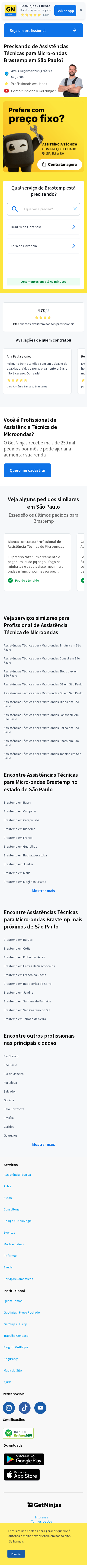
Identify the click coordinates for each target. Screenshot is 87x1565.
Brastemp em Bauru (17, 802)
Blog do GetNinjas (16, 1347)
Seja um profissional (28, 30)
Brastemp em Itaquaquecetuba (25, 855)
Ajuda (7, 1382)
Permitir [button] (16, 1554)
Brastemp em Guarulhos (20, 846)
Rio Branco (11, 1056)
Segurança (11, 1359)
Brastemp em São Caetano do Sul (27, 1010)
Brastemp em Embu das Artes (24, 957)
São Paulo (10, 1065)
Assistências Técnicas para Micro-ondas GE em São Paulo (43, 684)
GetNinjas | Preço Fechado (22, 1312)
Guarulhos (11, 1135)
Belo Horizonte (14, 1109)
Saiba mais (16, 1541)
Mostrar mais (43, 890)
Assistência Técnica (17, 1174)
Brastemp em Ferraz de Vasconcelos (29, 966)
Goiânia (9, 1100)
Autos (8, 1198)
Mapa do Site (13, 1370)
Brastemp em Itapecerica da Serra (28, 984)
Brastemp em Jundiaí (18, 864)
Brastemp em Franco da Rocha (25, 975)
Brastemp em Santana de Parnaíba (27, 1001)
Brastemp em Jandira (18, 992)
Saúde (8, 1267)
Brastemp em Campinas (20, 811)
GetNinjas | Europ (15, 1324)
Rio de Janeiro (14, 1074)
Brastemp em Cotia (17, 948)
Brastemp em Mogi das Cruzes (25, 882)
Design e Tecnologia (18, 1221)
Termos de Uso (41, 1521)
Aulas (7, 1186)
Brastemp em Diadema (19, 829)
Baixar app (65, 10)
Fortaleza (10, 1082)
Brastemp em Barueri (18, 940)
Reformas (10, 1256)
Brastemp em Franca (18, 838)
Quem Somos (13, 1301)
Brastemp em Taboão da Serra (25, 1019)
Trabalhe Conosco (16, 1336)
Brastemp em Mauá (17, 873)
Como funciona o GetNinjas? (33, 91)
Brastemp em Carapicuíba (21, 820)
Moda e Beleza (14, 1244)
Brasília (9, 1118)
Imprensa (41, 1517)
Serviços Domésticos (18, 1279)
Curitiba (9, 1127)
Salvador (10, 1091)
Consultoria (11, 1209)
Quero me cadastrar (27, 470)
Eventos (9, 1232)
